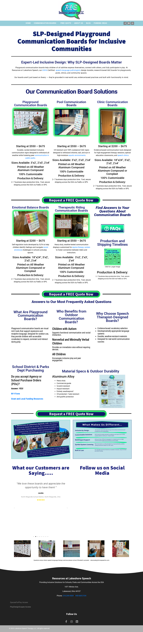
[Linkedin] (128, 23)
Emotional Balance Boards (30, 207)
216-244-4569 (68, 596)
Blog (88, 23)
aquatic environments (76, 155)
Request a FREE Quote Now (71, 200)
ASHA (44, 70)
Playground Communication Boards (30, 103)
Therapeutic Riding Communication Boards (71, 209)
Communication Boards (45, 23)
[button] (33, 536)
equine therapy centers (81, 247)
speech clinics (123, 155)
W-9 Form (15, 393)
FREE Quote (65, 23)
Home (28, 23)
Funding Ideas (100, 23)
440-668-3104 (80, 596)
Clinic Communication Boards (112, 103)
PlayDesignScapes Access (20, 607)
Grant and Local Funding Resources (27, 398)
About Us (78, 23)
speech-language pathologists (68, 70)
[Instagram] (132, 23)
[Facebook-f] (125, 23)
